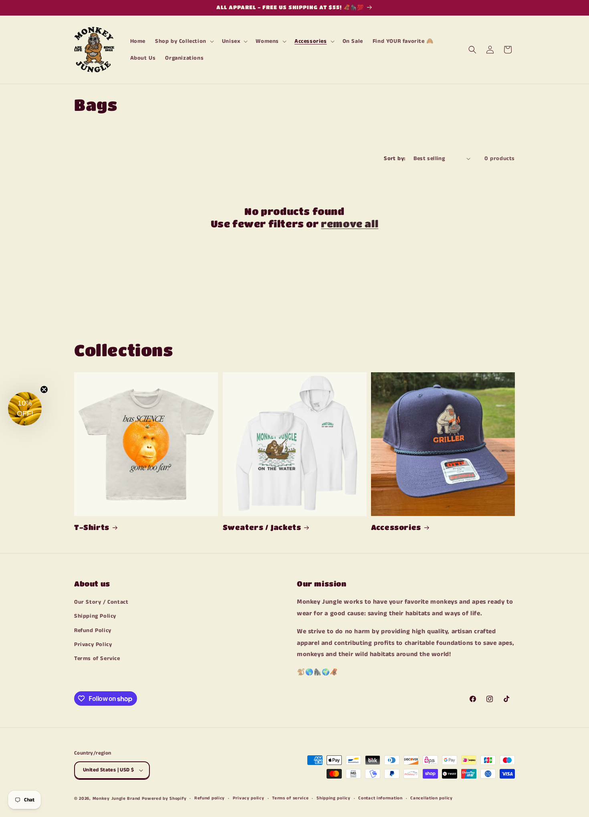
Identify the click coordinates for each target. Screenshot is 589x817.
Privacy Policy (93, 644)
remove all (349, 223)
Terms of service (290, 798)
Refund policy (209, 798)
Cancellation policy (431, 798)
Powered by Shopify (164, 798)
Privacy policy (248, 798)
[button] (183, 41)
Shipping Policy (95, 616)
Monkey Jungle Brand (116, 798)
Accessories (396, 527)
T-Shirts (91, 527)
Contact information (380, 798)
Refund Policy (92, 630)
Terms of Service (97, 658)
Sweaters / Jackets (262, 527)
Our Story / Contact (101, 602)
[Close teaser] (44, 389)
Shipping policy (334, 798)
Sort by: (394, 159)
